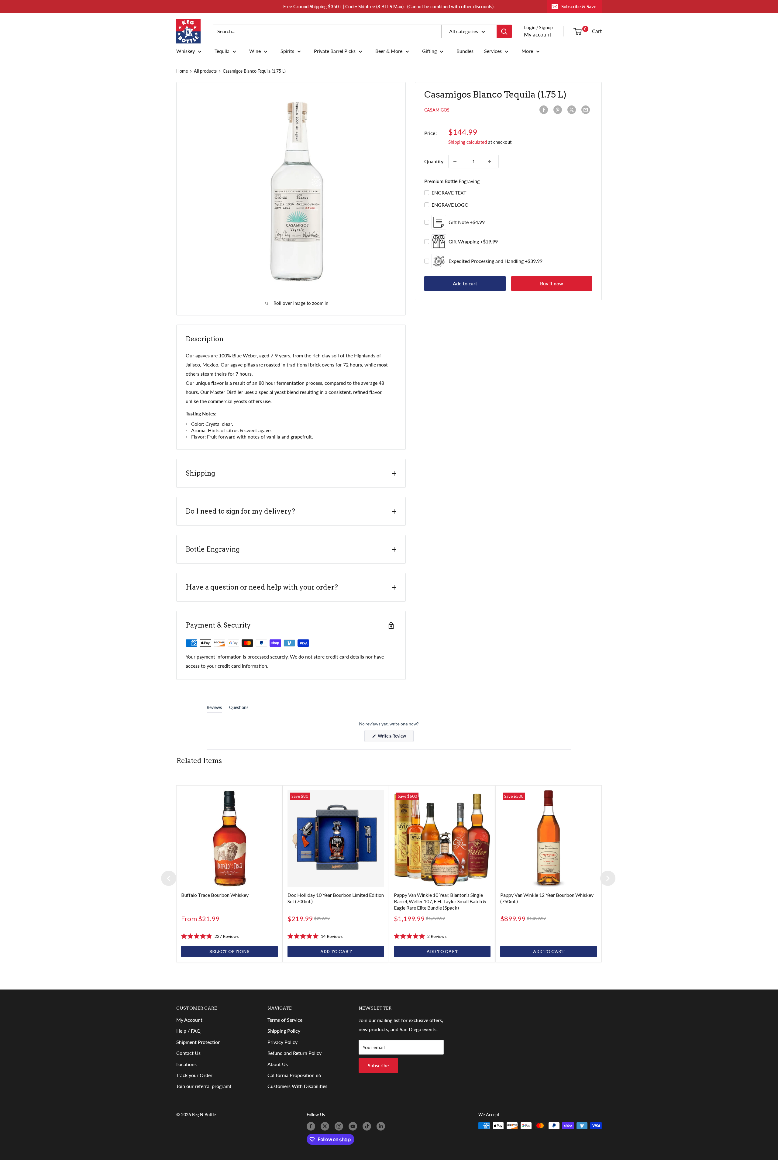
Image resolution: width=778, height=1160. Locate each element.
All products (205, 71)
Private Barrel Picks (335, 51)
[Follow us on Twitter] (326, 1126)
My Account (189, 1020)
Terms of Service (284, 1020)
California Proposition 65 (294, 1075)
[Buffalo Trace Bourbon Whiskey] (229, 838)
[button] (210, 936)
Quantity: (434, 161)
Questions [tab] (238, 708)
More (527, 51)
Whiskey (185, 51)
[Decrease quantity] (456, 161)
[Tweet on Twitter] (572, 109)
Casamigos (436, 109)
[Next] (607, 878)
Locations (186, 1064)
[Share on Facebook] (544, 109)
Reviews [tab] (214, 708)
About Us (277, 1064)
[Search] (504, 31)
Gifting (429, 51)
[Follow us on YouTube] (354, 1126)
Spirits (287, 51)
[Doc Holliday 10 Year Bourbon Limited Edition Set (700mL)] (335, 838)
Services (493, 51)
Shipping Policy (283, 1031)
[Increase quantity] (490, 161)
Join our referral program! (203, 1086)
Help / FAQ (188, 1031)
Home (182, 71)
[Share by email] (586, 109)
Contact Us (188, 1053)
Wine (255, 51)
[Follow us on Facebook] (312, 1126)
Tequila (222, 51)
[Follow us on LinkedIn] (382, 1126)
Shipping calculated (467, 142)
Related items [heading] (199, 761)
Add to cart (465, 283)
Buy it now (551, 283)
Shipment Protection (198, 1042)
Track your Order (194, 1075)
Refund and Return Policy (294, 1053)
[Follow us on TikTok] (368, 1126)
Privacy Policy (282, 1042)
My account (537, 34)
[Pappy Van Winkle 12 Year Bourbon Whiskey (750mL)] (548, 838)
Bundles (464, 51)
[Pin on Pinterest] (558, 109)
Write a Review (395, 737)
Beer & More (388, 51)
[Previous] (168, 878)
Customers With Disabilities (297, 1086)
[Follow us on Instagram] (340, 1126)
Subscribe (378, 1065)
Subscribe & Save (578, 6)
